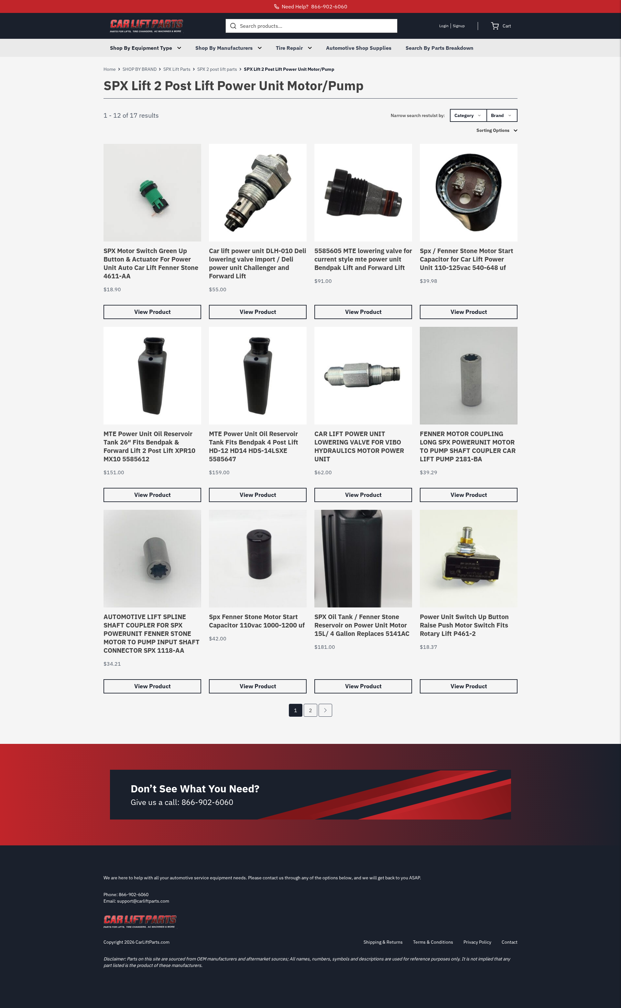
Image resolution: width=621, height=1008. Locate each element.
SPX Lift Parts (177, 69)
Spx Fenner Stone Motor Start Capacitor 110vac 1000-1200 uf (257, 620)
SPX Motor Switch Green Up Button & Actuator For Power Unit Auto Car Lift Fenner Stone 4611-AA (151, 263)
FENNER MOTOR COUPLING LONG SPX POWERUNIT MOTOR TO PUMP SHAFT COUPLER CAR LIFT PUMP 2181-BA (468, 446)
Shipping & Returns (383, 942)
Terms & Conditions (433, 942)
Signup (459, 25)
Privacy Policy (477, 942)
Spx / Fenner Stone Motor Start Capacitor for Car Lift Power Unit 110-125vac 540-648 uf (466, 259)
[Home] (147, 26)
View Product (152, 312)
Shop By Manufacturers (224, 48)
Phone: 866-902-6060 (126, 894)
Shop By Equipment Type (141, 48)
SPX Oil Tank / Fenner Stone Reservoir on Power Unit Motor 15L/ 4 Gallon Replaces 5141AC (361, 625)
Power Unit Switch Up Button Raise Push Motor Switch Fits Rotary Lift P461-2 (464, 625)
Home (110, 69)
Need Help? (314, 6)
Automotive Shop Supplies (358, 48)
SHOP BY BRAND (140, 69)
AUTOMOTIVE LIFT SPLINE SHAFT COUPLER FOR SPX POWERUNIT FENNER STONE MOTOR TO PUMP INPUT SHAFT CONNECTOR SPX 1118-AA (152, 633)
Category (464, 115)
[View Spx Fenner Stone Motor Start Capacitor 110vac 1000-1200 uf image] (258, 558)
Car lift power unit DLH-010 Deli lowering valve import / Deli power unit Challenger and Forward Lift (257, 263)
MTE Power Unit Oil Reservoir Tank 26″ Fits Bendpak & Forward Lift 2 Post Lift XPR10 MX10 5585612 (149, 446)
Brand (497, 115)
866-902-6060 (207, 802)
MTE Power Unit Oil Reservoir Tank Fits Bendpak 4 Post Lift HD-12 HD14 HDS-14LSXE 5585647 (253, 446)
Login (444, 25)
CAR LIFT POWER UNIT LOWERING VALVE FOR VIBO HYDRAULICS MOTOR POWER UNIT (359, 446)
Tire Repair (289, 48)
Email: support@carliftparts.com (136, 901)
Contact (510, 942)
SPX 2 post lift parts (217, 69)
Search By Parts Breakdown (440, 48)
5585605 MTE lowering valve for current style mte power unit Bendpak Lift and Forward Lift (363, 259)
